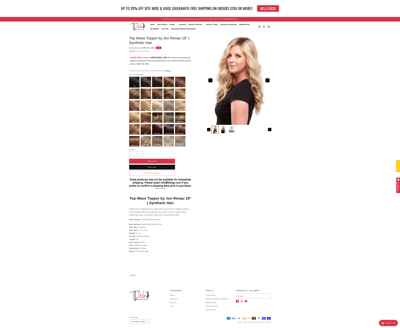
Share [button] (133, 275)
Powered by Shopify (265, 322)
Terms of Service (212, 306)
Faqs (172, 306)
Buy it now (152, 167)
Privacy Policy (211, 295)
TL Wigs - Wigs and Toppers (251, 322)
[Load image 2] (223, 129)
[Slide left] (208, 129)
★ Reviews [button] (398, 166)
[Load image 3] (231, 129)
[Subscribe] (268, 296)
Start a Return (211, 310)
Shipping (132, 51)
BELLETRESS (268, 8)
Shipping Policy (211, 302)
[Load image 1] (215, 129)
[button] (173, 24)
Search (172, 295)
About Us (173, 302)
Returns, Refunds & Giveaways (217, 299)
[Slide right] (269, 129)
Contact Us (174, 299)
